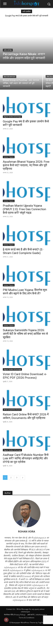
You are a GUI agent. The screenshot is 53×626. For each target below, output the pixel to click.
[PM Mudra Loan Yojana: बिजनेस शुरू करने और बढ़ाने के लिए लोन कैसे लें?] (26, 274)
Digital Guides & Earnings (12, 117)
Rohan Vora (26, 531)
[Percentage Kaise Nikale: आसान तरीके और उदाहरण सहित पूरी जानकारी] (26, 41)
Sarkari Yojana (9, 157)
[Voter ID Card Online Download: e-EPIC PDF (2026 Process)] (26, 359)
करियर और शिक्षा (8, 50)
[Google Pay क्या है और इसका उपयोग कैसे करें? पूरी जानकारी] (26, 106)
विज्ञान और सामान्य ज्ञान (9, 76)
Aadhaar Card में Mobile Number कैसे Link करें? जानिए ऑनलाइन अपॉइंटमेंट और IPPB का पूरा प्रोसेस (25, 458)
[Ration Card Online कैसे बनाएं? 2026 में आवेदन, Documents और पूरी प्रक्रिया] (26, 399)
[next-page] (22, 477)
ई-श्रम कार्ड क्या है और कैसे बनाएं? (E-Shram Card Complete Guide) (23, 251)
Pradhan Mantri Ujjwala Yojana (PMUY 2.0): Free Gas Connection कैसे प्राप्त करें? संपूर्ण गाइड (24, 209)
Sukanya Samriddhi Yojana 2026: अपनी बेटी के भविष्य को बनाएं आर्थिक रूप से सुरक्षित (25, 333)
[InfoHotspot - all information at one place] (26, 3)
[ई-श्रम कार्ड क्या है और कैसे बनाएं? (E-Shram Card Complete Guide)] (26, 234)
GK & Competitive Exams (12, 410)
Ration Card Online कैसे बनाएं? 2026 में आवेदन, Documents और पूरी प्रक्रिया (26, 416)
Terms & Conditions (26, 617)
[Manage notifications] (6, 620)
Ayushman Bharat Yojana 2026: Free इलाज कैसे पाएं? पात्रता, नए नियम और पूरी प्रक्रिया (26, 165)
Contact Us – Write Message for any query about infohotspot (25, 610)
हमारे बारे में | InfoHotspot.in (37, 614)
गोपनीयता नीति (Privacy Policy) (14, 614)
